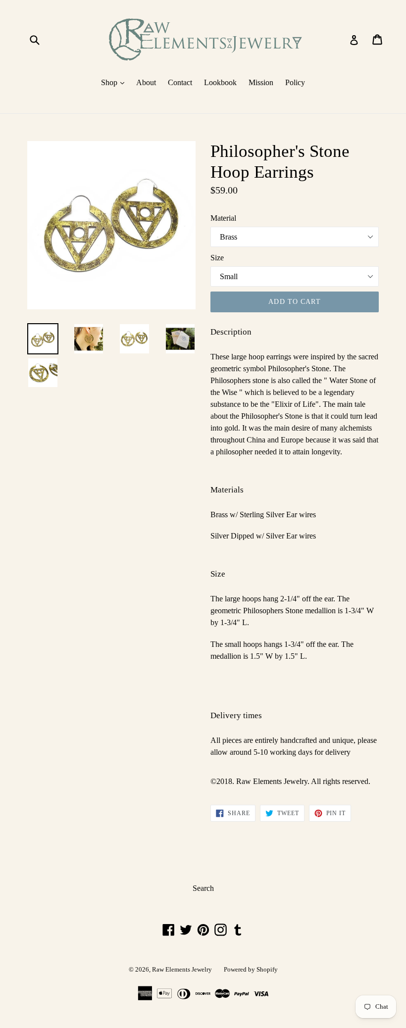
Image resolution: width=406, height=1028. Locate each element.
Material (223, 218)
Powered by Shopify (251, 969)
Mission (261, 82)
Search (203, 888)
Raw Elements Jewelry (182, 969)
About (146, 82)
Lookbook (220, 82)
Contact (180, 82)
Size (217, 257)
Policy (295, 82)
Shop (115, 82)
